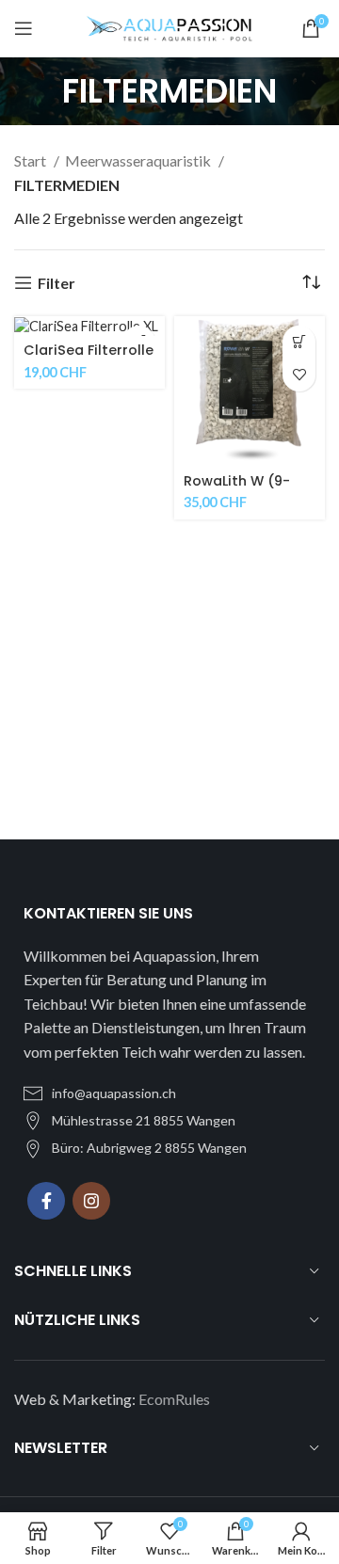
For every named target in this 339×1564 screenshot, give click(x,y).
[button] (298, 342)
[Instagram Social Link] (91, 1201)
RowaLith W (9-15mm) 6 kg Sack (242, 488)
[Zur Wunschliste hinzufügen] (298, 375)
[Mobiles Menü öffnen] (23, 28)
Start (31, 160)
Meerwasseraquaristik (139, 160)
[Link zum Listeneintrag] (169, 1093)
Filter (56, 283)
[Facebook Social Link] (46, 1201)
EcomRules (174, 1399)
